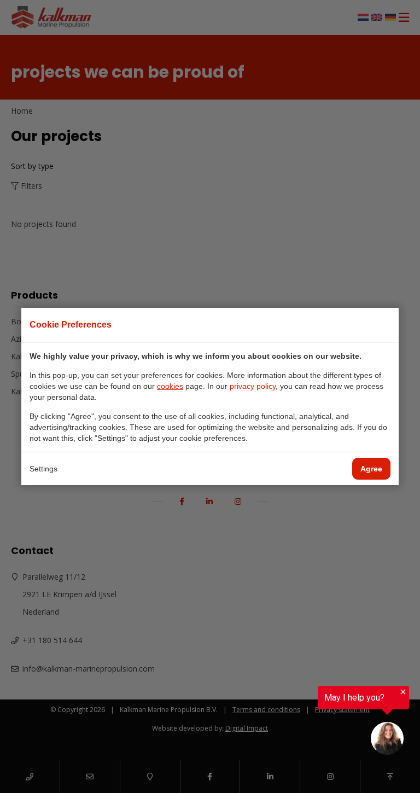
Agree (371, 468)
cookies (170, 386)
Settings (43, 468)
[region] (296, 723)
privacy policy (253, 386)
